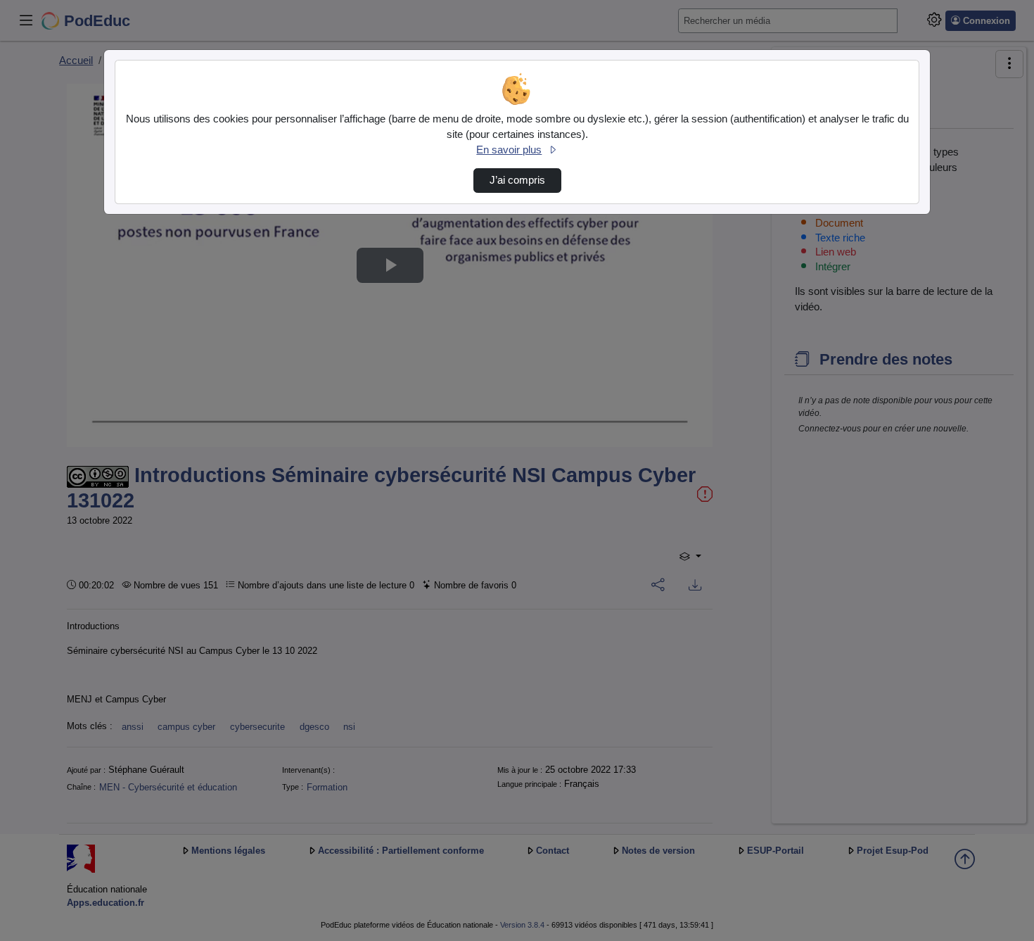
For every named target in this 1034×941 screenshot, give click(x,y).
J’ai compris (517, 180)
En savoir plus (509, 150)
